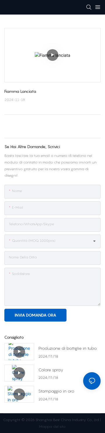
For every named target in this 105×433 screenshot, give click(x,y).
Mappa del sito (52, 426)
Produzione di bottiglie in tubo (67, 348)
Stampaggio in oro (56, 390)
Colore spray (50, 369)
